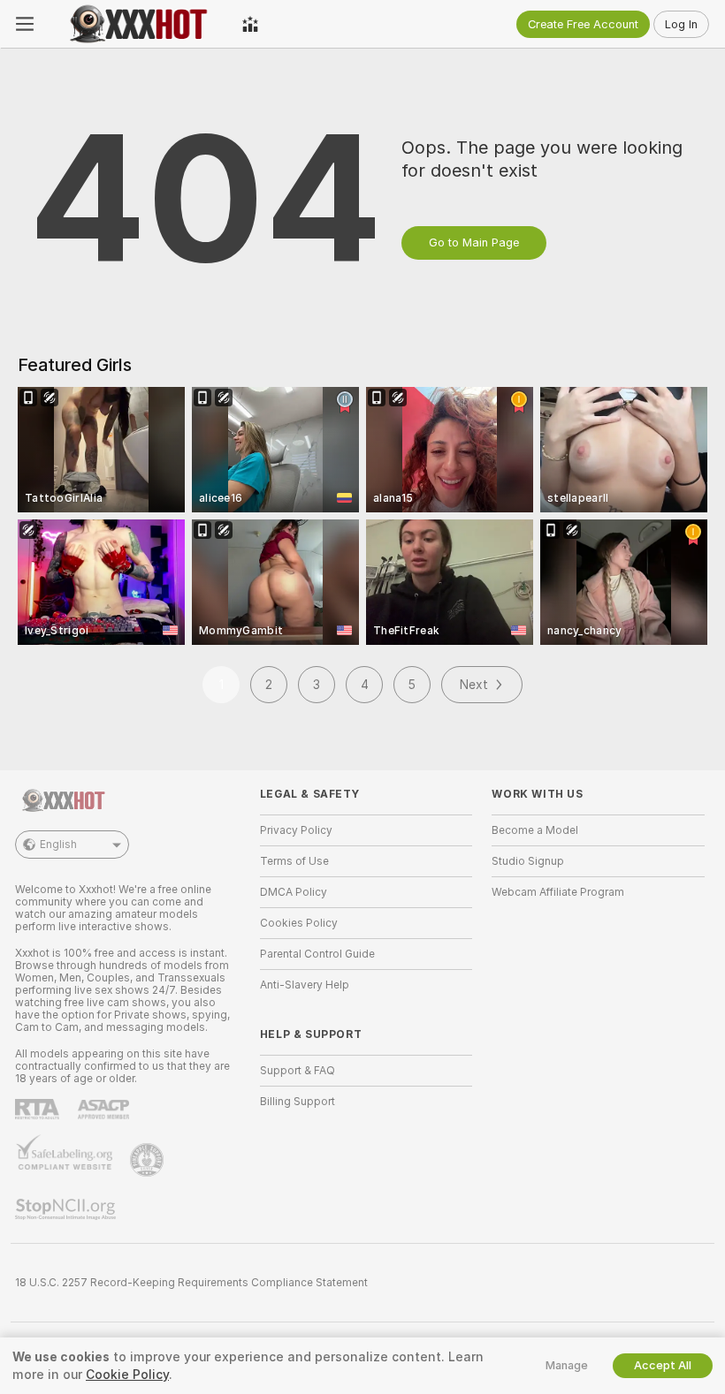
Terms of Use (294, 861)
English (58, 844)
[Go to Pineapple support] (148, 1160)
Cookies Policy (299, 923)
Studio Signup (528, 861)
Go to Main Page (474, 242)
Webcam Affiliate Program (558, 892)
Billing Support (297, 1101)
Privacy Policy (296, 830)
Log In (681, 24)
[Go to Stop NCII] (67, 1209)
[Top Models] (250, 24)
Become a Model (535, 830)
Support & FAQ (297, 1070)
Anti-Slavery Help (304, 985)
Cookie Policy (127, 1374)
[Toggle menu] (25, 24)
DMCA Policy (293, 892)
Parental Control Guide (317, 954)
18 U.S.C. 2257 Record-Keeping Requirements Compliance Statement (191, 1283)
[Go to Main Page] (138, 24)
